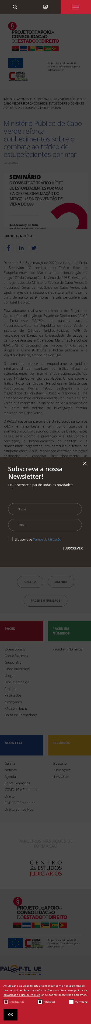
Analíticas (49, 1001)
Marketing (81, 1001)
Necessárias (16, 1001)
